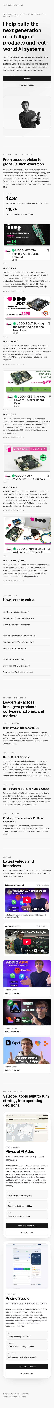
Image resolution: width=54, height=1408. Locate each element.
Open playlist (42, 926)
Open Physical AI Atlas (27, 1226)
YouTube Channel (27, 85)
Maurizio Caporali (13, 5)
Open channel (43, 885)
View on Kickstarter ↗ (13, 291)
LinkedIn (27, 79)
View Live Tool (27, 1232)
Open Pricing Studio (27, 1366)
